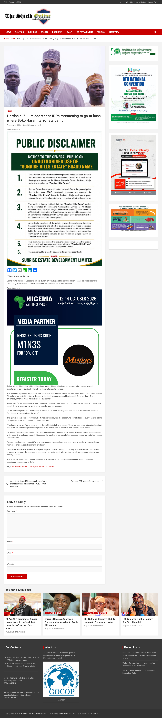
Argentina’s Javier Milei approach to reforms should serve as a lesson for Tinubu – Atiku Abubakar (28, 484)
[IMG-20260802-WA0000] (54, 291)
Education (50, 613)
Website (10, 564)
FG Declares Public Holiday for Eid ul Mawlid (138, 621)
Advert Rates (141, 2)
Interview (114, 32)
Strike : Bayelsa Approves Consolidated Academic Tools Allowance (61, 622)
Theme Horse (64, 713)
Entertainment (85, 32)
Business (32, 32)
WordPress (95, 713)
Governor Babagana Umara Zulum (36, 466)
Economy (57, 32)
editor (22, 632)
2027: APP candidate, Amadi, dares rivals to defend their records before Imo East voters (22, 624)
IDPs (52, 466)
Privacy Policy (153, 2)
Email (10, 553)
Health (69, 32)
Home (121, 2)
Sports (44, 32)
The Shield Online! (26, 713)
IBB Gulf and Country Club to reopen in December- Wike (99, 621)
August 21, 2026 (12, 632)
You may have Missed (18, 589)
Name (10, 542)
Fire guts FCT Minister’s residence (85, 481)
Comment (12, 511)
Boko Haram (17, 466)
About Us (129, 2)
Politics (19, 32)
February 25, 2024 (14, 125)
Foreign (101, 32)
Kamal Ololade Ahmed (32, 125)
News (8, 32)
